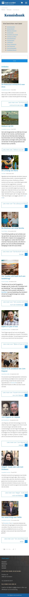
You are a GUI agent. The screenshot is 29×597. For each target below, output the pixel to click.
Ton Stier (3, 173)
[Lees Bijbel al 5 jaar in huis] (11, 311)
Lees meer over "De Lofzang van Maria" (15, 204)
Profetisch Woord (11, 50)
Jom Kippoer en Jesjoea (10, 417)
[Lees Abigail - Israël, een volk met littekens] (11, 451)
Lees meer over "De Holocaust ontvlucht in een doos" (17, 103)
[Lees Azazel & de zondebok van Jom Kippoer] (11, 353)
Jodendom (10, 42)
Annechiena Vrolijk (5, 374)
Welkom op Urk (7, 126)
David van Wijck (4, 281)
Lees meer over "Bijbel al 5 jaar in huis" (15, 344)
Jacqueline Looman (5, 90)
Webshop (4, 564)
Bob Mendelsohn (5, 420)
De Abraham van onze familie (12, 228)
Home (3, 10)
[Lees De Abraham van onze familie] (11, 213)
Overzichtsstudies (11, 48)
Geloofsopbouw (11, 38)
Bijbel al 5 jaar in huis (9, 326)
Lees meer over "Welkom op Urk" (13, 150)
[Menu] (26, 2)
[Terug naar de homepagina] (10, 2)
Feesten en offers (11, 36)
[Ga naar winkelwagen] (22, 2)
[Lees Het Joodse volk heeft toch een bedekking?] (11, 261)
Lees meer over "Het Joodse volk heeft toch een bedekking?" (15, 303)
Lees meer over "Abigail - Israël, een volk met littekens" (16, 494)
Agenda (4, 566)
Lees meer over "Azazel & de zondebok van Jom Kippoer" (15, 394)
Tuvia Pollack (4, 231)
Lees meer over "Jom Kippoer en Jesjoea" (17, 443)
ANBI (14, 587)
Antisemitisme (10, 29)
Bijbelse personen (11, 30)
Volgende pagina (15, 549)
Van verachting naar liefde (11, 517)
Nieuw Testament (11, 44)
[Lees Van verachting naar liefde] (11, 502)
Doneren (4, 561)
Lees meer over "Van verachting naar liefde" (15, 540)
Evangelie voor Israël (12, 34)
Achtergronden (11, 27)
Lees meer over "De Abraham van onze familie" (15, 253)
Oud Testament (11, 46)
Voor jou (9, 10)
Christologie (10, 32)
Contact (4, 568)
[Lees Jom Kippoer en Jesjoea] (11, 402)
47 (13, 549)
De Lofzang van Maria (9, 170)
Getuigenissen (10, 40)
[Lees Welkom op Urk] (11, 111)
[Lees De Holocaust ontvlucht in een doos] (11, 70)
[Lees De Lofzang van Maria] (11, 156)
